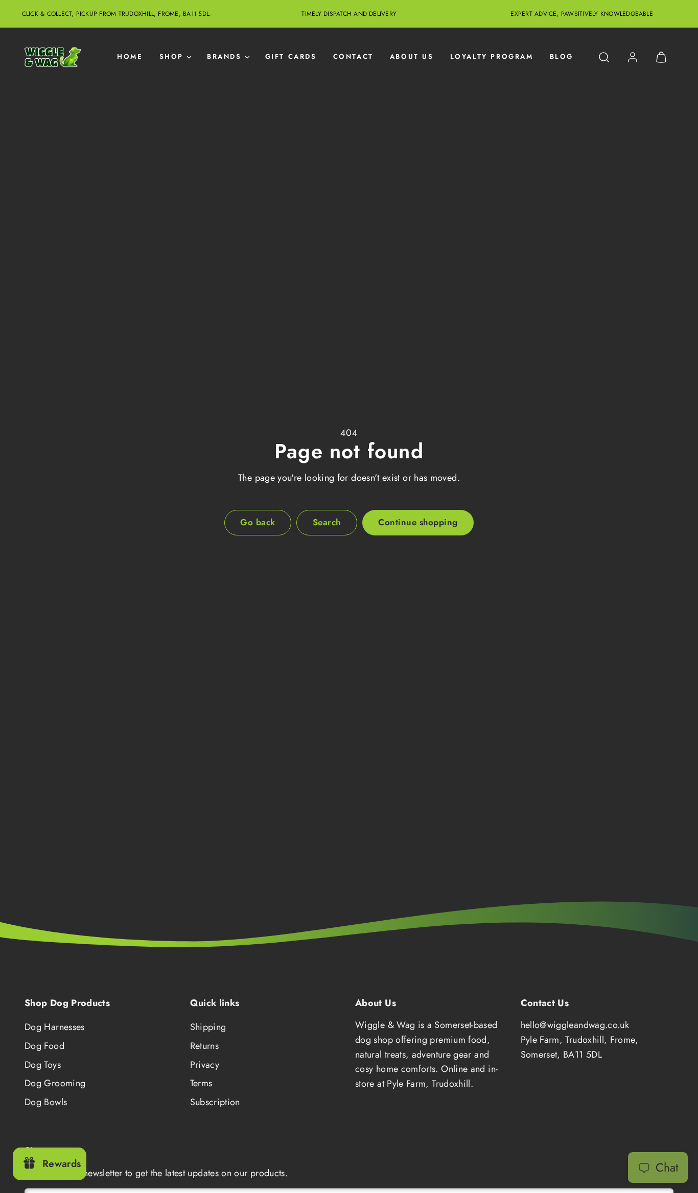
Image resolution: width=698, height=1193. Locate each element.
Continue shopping (418, 522)
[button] (604, 57)
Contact (353, 57)
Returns (204, 1045)
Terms (201, 1083)
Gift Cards (291, 57)
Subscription (215, 1102)
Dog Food (44, 1045)
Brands (224, 57)
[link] (632, 57)
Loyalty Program (491, 57)
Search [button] (327, 522)
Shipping (208, 1027)
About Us (412, 57)
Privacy (205, 1064)
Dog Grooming (55, 1083)
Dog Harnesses (55, 1027)
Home (130, 57)
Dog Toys (43, 1064)
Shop (171, 57)
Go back (257, 522)
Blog (561, 57)
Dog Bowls (46, 1102)
